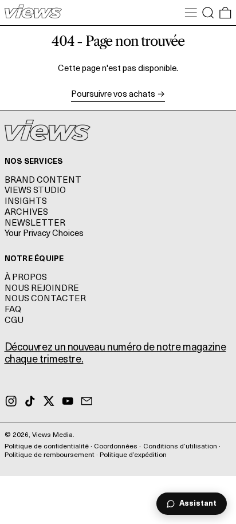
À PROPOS (26, 278)
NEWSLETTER (35, 223)
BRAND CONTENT (43, 180)
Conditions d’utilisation (180, 446)
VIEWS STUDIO (35, 191)
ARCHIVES (26, 212)
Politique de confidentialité (47, 446)
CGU (14, 321)
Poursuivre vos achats (113, 94)
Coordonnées (115, 446)
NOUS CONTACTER (45, 299)
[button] (208, 12)
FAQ (13, 310)
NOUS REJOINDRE (42, 289)
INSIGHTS (26, 202)
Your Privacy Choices (44, 234)
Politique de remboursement (50, 455)
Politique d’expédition (133, 455)
